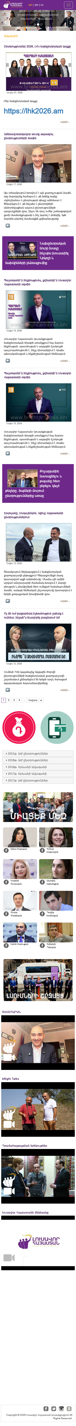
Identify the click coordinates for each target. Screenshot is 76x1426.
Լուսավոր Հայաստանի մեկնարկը (25, 1212)
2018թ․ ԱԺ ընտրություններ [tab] (28, 760)
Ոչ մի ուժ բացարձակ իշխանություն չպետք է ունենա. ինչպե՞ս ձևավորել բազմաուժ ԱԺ (33, 615)
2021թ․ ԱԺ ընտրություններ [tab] (28, 753)
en (36, 5)
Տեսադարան (11, 1012)
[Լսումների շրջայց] (38, 980)
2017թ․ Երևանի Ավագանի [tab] (27, 773)
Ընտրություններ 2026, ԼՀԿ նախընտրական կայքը (37, 46)
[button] (5, 20)
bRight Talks (10, 1079)
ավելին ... (65, 121)
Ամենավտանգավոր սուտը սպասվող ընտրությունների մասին (28, 136)
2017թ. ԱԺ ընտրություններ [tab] (28, 780)
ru (42, 5)
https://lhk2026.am (33, 111)
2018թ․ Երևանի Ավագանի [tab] (27, 767)
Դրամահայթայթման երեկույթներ (24, 1145)
